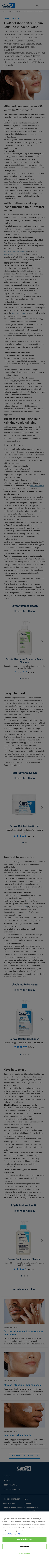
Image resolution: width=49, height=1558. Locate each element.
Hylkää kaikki (24, 1546)
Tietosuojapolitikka (15, 1534)
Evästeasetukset (24, 1553)
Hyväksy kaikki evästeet (24, 1539)
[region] (24, 1534)
